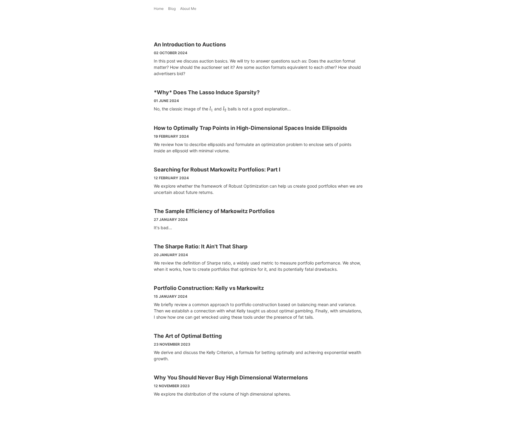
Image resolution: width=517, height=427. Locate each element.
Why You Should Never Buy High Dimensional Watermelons (231, 377)
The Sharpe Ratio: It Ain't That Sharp (200, 246)
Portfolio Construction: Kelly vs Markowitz (209, 288)
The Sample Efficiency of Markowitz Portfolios (214, 211)
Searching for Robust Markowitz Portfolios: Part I (217, 169)
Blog (172, 8)
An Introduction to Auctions (190, 44)
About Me (188, 8)
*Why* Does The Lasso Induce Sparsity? (207, 92)
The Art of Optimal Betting (188, 336)
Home (159, 8)
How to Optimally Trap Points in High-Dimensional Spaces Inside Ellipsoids (250, 128)
